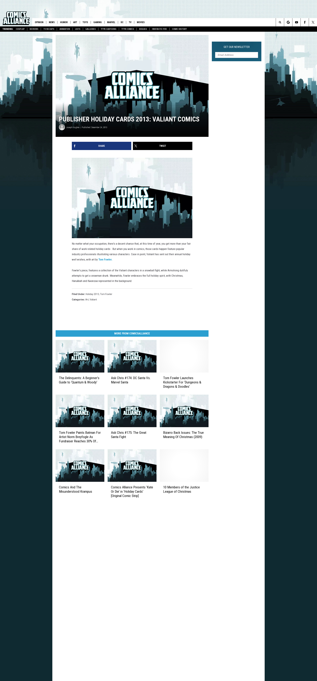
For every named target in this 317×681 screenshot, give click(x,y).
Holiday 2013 (92, 294)
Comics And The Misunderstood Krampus (75, 489)
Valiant (93, 299)
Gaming (97, 22)
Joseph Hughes (73, 127)
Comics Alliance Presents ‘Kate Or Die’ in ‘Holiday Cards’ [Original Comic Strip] (132, 491)
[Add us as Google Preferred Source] (288, 22)
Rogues (143, 29)
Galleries (91, 29)
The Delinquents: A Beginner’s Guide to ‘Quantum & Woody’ (79, 380)
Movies (141, 22)
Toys (85, 22)
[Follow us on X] (313, 22)
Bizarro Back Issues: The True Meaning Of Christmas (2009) (183, 435)
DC (122, 22)
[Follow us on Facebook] (305, 22)
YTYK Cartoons (108, 29)
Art (75, 22)
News (52, 22)
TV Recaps (48, 29)
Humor (64, 22)
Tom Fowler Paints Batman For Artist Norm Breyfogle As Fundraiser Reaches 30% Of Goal (80, 437)
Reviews (34, 29)
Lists (77, 29)
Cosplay (20, 29)
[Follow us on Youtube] (296, 22)
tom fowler (106, 294)
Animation (64, 29)
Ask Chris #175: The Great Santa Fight (128, 435)
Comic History (179, 29)
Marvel (111, 22)
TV (130, 22)
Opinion (39, 22)
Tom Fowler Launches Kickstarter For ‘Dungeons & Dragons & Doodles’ (182, 382)
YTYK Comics (128, 29)
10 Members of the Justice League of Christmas (181, 489)
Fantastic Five (159, 29)
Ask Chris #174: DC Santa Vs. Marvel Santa (131, 380)
